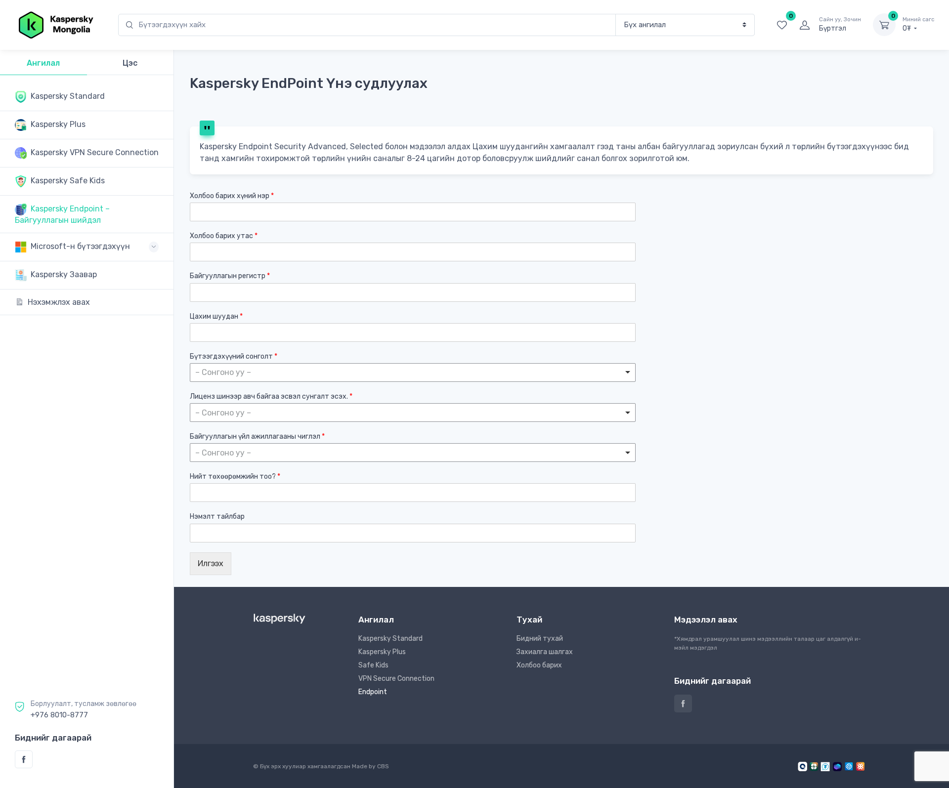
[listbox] (413, 372)
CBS (383, 766)
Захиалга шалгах (545, 652)
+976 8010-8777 (59, 714)
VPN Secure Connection (396, 678)
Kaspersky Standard (390, 638)
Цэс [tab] (130, 63)
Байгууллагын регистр (230, 276)
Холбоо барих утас (224, 236)
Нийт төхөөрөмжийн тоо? (235, 476)
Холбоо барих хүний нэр (232, 196)
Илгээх (210, 563)
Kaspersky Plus (382, 652)
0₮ (918, 24)
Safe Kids (373, 665)
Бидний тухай (540, 638)
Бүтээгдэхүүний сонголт (233, 356)
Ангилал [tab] (43, 63)
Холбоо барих (539, 665)
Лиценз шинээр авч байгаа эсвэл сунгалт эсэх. (271, 396)
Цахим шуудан (216, 316)
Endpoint (372, 692)
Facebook (24, 759)
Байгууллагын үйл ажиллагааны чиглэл (257, 436)
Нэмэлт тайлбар (217, 516)
